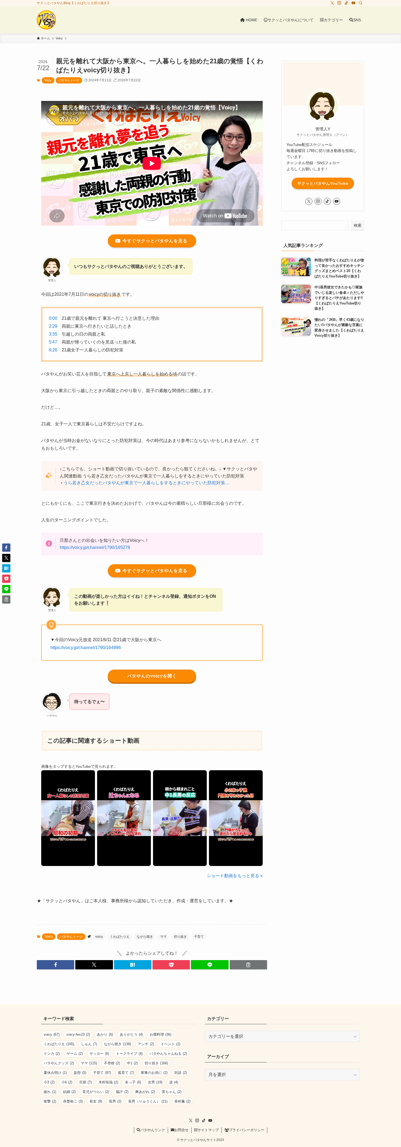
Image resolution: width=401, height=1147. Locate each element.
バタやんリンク (152, 1130)
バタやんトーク (68, 80)
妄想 (80, 1073)
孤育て (126, 1073)
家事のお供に (154, 1073)
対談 (180, 1073)
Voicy (48, 80)
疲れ (50, 1092)
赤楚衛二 (73, 1101)
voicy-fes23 (78, 1034)
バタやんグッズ (59, 1063)
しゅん (89, 1044)
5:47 (53, 342)
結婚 (69, 1092)
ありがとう (131, 1034)
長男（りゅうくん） (147, 1101)
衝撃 (50, 1101)
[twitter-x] (332, 3)
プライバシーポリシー (246, 1130)
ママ (163, 937)
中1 (132, 1063)
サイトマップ (208, 1130)
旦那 (85, 1082)
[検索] (360, 3)
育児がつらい (95, 1092)
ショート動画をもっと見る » (235, 875)
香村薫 (182, 1101)
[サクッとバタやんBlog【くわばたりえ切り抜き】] (46, 19)
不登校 (112, 1063)
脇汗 (122, 1092)
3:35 (53, 334)
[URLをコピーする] (248, 964)
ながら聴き (145, 937)
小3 (49, 1082)
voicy (99, 937)
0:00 (53, 318)
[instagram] (339, 3)
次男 (155, 1082)
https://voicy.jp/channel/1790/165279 (95, 547)
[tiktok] (346, 3)
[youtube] (353, 3)
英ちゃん (171, 1092)
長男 (115, 1101)
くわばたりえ (120, 937)
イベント (170, 1044)
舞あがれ (145, 1092)
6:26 (53, 350)
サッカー (99, 1054)
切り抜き (180, 937)
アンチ (146, 1044)
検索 (357, 225)
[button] (55, 964)
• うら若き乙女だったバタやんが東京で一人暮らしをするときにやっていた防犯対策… (146, 482)
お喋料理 (160, 1034)
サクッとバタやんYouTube (322, 183)
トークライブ (129, 1054)
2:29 (53, 326)
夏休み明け (55, 1073)
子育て (199, 937)
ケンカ (52, 1054)
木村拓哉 (108, 1082)
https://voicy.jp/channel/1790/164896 (85, 647)
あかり (105, 1034)
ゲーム (75, 1054)
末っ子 (133, 1082)
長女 (95, 1101)
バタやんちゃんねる (168, 1054)
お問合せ (181, 1130)
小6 (66, 1082)
